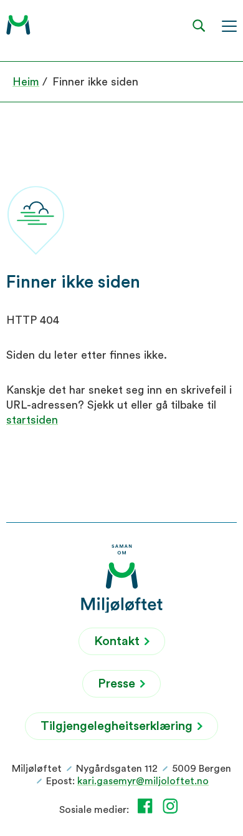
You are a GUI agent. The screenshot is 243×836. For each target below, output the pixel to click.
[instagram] (172, 806)
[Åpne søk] (199, 25)
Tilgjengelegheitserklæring (118, 726)
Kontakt (118, 641)
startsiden (32, 419)
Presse (118, 684)
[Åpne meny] (229, 25)
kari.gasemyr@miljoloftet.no (143, 781)
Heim (25, 81)
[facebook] (147, 806)
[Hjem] (18, 25)
